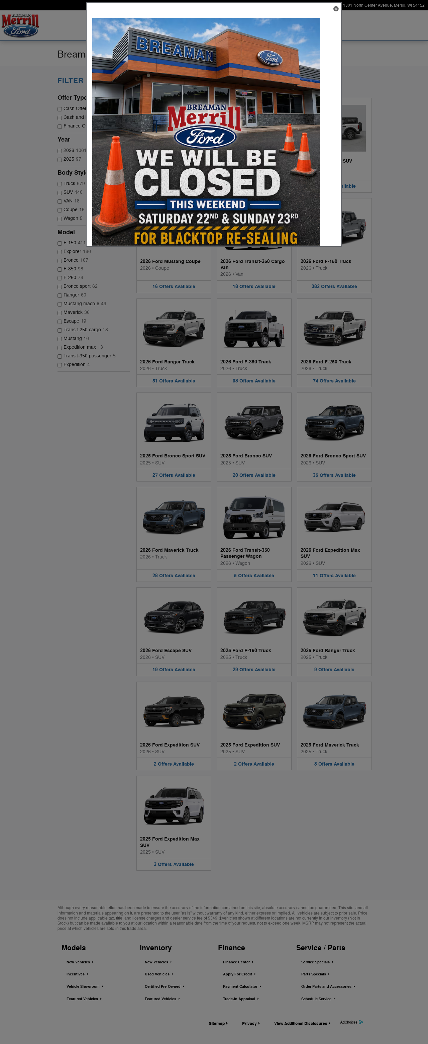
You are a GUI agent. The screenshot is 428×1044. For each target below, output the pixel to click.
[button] (336, 9)
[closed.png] (206, 132)
